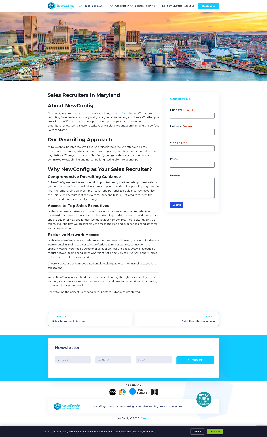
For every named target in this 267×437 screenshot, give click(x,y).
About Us (189, 5)
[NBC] (122, 392)
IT (108, 5)
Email (178, 142)
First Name (181, 109)
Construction (122, 5)
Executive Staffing (145, 5)
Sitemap (146, 418)
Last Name (181, 126)
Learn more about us (95, 281)
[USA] (139, 392)
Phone (174, 159)
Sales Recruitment (125, 113)
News (163, 406)
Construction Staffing (121, 406)
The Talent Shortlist (171, 5)
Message (175, 175)
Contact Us (208, 6)
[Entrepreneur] (154, 392)
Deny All (197, 431)
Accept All (215, 431)
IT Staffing (99, 406)
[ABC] (112, 392)
